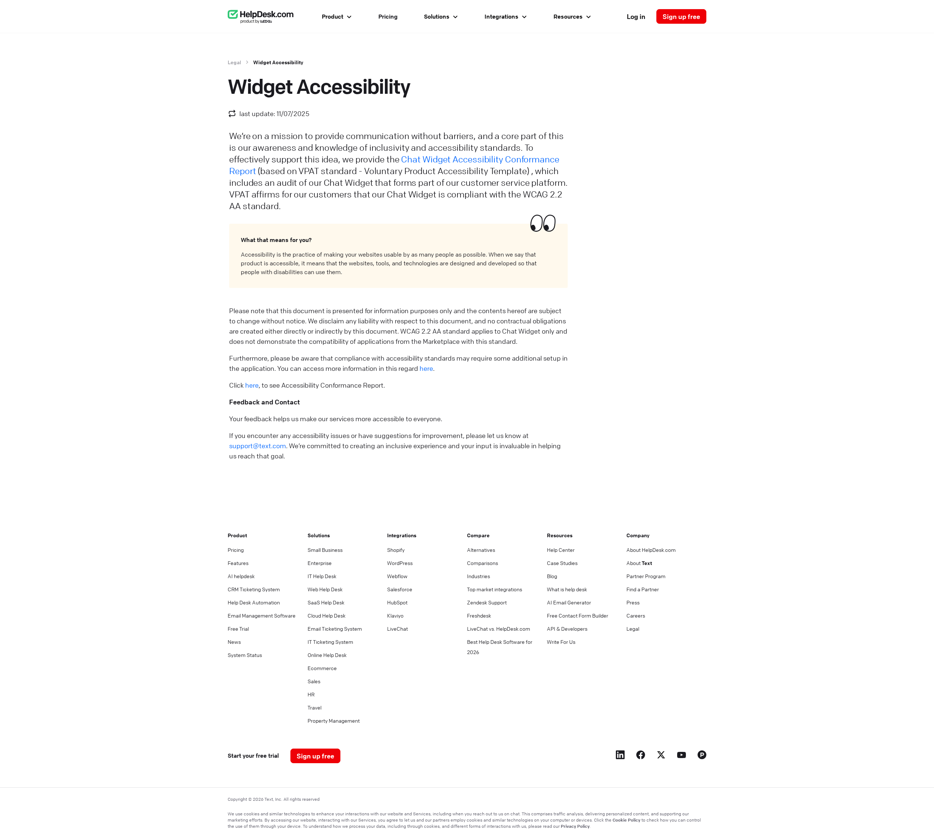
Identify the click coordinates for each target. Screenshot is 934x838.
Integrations (501, 16)
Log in (636, 16)
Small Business (325, 549)
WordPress (400, 563)
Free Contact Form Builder (577, 615)
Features (238, 563)
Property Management (334, 720)
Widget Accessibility (278, 62)
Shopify (396, 549)
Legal (234, 62)
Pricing (388, 16)
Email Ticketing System (335, 628)
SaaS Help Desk (326, 602)
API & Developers (567, 628)
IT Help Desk (322, 576)
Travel (314, 707)
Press (633, 602)
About (639, 563)
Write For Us (561, 641)
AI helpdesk (241, 576)
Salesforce (399, 589)
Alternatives (481, 549)
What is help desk (567, 589)
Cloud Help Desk (327, 615)
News (234, 641)
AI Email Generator (569, 602)
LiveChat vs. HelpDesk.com (498, 628)
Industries (478, 576)
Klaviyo (395, 615)
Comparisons (482, 563)
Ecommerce (322, 668)
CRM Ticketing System (254, 589)
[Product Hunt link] (702, 756)
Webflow (397, 576)
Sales (314, 681)
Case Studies (562, 563)
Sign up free (681, 16)
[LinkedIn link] (620, 756)
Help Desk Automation (254, 602)
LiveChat (397, 628)
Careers (635, 615)
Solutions (436, 16)
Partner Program (645, 576)
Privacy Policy (575, 826)
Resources (568, 16)
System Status (245, 654)
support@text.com (257, 446)
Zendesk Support (487, 602)
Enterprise (320, 563)
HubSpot (397, 602)
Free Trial (238, 628)
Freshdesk (479, 615)
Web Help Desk (325, 589)
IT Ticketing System (330, 641)
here (426, 368)
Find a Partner (642, 589)
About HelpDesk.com (651, 549)
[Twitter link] (661, 756)
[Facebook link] (640, 756)
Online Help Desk (327, 654)
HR (311, 694)
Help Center (561, 549)
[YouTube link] (681, 756)
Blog (552, 576)
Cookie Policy (626, 820)
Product (332, 16)
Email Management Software (262, 615)
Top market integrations (494, 589)
